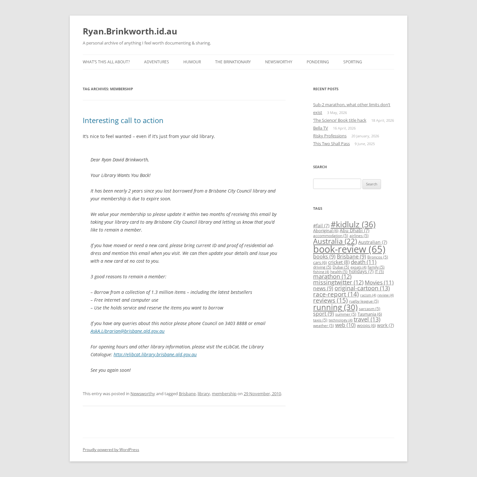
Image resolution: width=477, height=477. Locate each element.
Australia (335, 241)
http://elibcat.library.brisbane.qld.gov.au (155, 354)
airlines (359, 235)
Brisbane (187, 393)
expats (358, 267)
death (363, 262)
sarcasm (369, 308)
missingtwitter (338, 282)
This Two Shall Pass (331, 143)
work (385, 325)
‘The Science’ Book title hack (339, 120)
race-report (336, 294)
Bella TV (320, 128)
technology (340, 320)
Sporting (352, 62)
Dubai (341, 267)
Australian (372, 242)
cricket (338, 262)
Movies (379, 282)
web (345, 325)
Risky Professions (330, 136)
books (324, 256)
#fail (321, 225)
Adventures (156, 62)
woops (366, 325)
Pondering (318, 62)
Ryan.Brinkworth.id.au (130, 31)
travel (367, 319)
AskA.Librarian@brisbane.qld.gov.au (128, 331)
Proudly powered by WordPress (111, 449)
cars (320, 262)
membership (224, 393)
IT (379, 271)
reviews (330, 300)
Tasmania (370, 314)
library (204, 393)
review (385, 295)
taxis (320, 320)
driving (322, 267)
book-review (349, 249)
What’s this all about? (106, 62)
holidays (361, 271)
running (335, 307)
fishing (321, 272)
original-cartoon (362, 288)
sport (323, 313)
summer (345, 314)
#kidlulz (353, 224)
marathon (332, 276)
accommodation (330, 235)
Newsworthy (278, 62)
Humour (192, 62)
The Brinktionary (233, 62)
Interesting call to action (123, 120)
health (339, 271)
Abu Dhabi (354, 230)
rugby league (364, 301)
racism (368, 295)
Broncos (377, 257)
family (376, 267)
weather (323, 325)
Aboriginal (325, 230)
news (323, 288)
